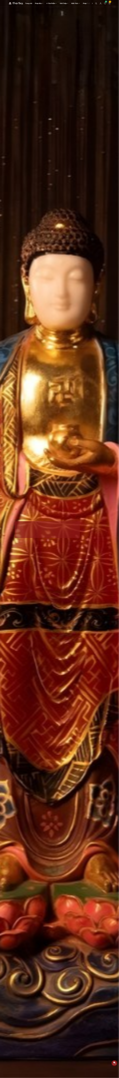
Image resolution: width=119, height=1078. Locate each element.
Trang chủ (28, 3)
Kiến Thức (74, 3)
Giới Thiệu (63, 3)
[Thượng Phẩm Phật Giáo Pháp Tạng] (15, 3)
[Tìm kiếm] (96, 3)
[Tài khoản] (100, 3)
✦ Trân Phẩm (50, 3)
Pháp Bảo (38, 3)
